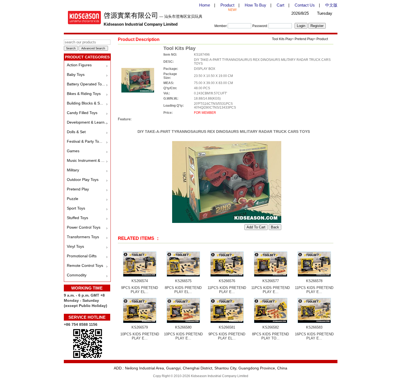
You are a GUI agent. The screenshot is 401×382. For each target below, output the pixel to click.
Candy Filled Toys (82, 113)
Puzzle (72, 198)
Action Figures (79, 65)
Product (227, 5)
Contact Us (305, 5)
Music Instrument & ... (85, 160)
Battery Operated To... (86, 84)
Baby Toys (76, 74)
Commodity (76, 275)
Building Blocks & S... (85, 103)
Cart (280, 5)
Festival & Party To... (84, 141)
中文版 (331, 5)
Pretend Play (78, 189)
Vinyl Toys (75, 246)
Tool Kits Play (282, 39)
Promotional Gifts (82, 256)
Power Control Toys (83, 227)
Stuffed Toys (77, 218)
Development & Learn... (87, 122)
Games (73, 151)
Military (73, 170)
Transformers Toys (83, 237)
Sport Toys (76, 208)
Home (204, 5)
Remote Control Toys (85, 265)
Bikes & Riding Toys (84, 93)
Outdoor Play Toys (82, 179)
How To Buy (255, 5)
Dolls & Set (76, 132)
